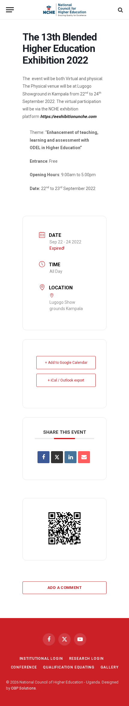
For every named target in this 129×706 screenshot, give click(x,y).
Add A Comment (64, 587)
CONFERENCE (24, 667)
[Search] (120, 10)
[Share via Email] (84, 457)
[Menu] (10, 10)
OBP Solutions (23, 688)
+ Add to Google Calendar (66, 363)
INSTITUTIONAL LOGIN (41, 658)
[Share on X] (57, 457)
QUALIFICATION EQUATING (68, 667)
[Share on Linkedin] (70, 457)
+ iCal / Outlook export (66, 380)
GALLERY (109, 667)
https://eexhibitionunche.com (68, 116)
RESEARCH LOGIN (86, 658)
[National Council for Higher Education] (65, 10)
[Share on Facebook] (44, 457)
